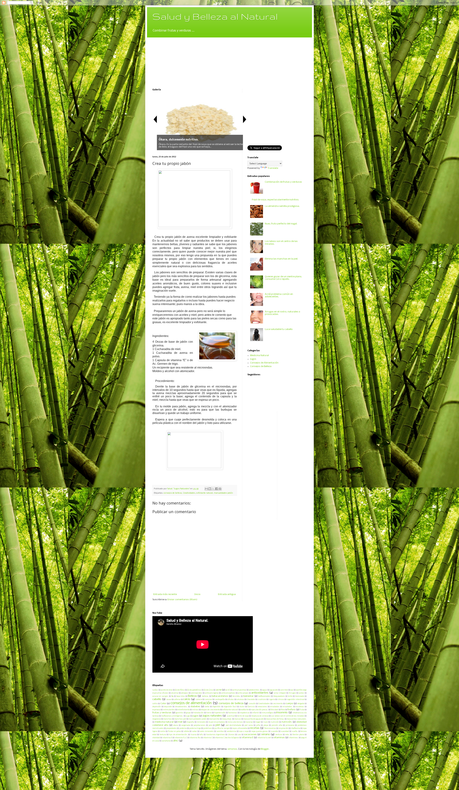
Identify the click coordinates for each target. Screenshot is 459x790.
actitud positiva (239, 690)
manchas (168, 719)
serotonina (231, 731)
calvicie (199, 700)
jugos (195, 716)
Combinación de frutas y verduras (283, 182)
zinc (175, 740)
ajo (292, 690)
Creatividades (189, 493)
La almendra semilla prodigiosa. (282, 206)
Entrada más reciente (165, 594)
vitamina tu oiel (264, 738)
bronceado (299, 696)
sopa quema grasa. (259, 731)
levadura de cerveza (260, 716)
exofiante (245, 710)
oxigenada (185, 725)
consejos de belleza (173, 493)
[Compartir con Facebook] (216, 489)
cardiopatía (220, 700)
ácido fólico (179, 690)
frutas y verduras (161, 713)
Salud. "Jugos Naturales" (178, 489)
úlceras (231, 735)
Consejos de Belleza (260, 366)
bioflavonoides (264, 696)
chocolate (251, 700)
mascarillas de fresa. (275, 719)
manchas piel (180, 719)
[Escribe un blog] (210, 489)
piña (258, 725)
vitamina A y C (181, 738)
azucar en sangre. (160, 696)
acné (228, 690)
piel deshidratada (233, 725)
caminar (208, 700)
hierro (208, 713)
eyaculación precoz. (259, 710)
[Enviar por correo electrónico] (206, 489)
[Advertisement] (179, 59)
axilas (301, 693)
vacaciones (250, 734)
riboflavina (295, 728)
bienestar (248, 696)
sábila (186, 731)
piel (218, 725)
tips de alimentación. (178, 735)
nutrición (275, 722)
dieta (207, 707)
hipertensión (219, 713)
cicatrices (262, 700)
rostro (162, 731)
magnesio (156, 719)
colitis (155, 704)
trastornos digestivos (215, 735)
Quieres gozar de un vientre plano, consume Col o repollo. (283, 277)
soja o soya (243, 731)
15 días (155, 690)
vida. (287, 735)
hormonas (232, 713)
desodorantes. (181, 707)
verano (265, 734)
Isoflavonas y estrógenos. (172, 716)
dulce (242, 707)
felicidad (274, 710)
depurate (168, 707)
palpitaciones (199, 725)
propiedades (171, 728)
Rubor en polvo (174, 731)
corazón (252, 704)
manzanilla (214, 719)
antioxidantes (259, 692)
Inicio (197, 594)
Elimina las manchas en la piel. (281, 259)
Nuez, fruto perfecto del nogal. (281, 224)
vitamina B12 (195, 738)
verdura (278, 735)
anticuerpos (243, 693)
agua (264, 690)
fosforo (291, 709)
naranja (249, 722)
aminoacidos (196, 693)
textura (163, 735)
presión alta (277, 725)
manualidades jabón (223, 493)
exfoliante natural (204, 493)
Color (163, 703)
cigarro (272, 700)
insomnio (282, 712)
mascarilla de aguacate (254, 719)
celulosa (240, 700)
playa (266, 725)
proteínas (208, 728)
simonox (232, 749)
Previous (155, 119)
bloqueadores (279, 696)
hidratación (198, 713)
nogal (257, 722)
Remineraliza (270, 728)
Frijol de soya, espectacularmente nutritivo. (275, 200)
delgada (300, 704)
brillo (290, 696)
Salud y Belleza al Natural (215, 16)
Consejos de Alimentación (264, 363)
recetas (254, 728)
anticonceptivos (228, 693)
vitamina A (167, 738)
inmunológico (267, 713)
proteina (183, 728)
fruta (302, 710)
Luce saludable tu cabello (279, 329)
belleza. (205, 696)
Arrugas (292, 693)
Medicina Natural (259, 355)
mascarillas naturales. (297, 719)
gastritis (179, 713)
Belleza (192, 696)
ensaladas (274, 707)
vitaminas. (293, 738)
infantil (255, 713)
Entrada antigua (227, 594)
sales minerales (207, 731)
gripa (188, 713)
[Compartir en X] (213, 489)
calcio (186, 699)
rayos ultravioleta (239, 728)
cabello (156, 699)
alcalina (174, 693)
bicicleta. (236, 696)
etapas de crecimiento (210, 710)
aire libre (284, 690)
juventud (231, 716)
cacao (168, 700)
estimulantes (169, 710)
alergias (184, 693)
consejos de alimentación (191, 703)
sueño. (295, 731)
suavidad (285, 731)
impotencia (244, 713)
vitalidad (156, 738)
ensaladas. (287, 707)
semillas (220, 731)
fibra (283, 710)
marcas (238, 719)
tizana (194, 735)
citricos (281, 700)
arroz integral (280, 693)
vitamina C (207, 738)
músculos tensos (235, 722)
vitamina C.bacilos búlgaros (227, 738)
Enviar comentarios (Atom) (182, 599)
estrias (195, 710)
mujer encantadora (217, 722)
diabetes (195, 706)
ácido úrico (208, 690)
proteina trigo (195, 728)
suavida (274, 731)
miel (180, 722)
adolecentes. (254, 690)
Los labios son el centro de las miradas (287, 716)
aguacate (274, 690)
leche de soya (243, 716)
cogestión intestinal (295, 700)
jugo (188, 716)
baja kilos (180, 696)
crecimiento (278, 704)
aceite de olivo (166, 690)
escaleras (300, 707)
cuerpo (289, 703)
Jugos (253, 359)
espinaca (156, 710)
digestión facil (230, 707)
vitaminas (279, 737)
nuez (265, 722)
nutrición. (287, 722)
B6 (172, 696)
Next (244, 119)
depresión (156, 707)
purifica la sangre (222, 728)
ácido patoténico (194, 690)
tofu (201, 735)
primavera (290, 725)
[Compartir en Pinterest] (220, 489)
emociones (262, 707)
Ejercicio (251, 707)
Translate (273, 168)
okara (175, 725)
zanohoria (166, 741)
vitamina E (247, 737)
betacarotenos (220, 696)
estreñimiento (184, 710)
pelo (210, 725)
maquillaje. (227, 719)
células (231, 700)
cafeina (177, 700)
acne (218, 690)
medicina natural (164, 722)
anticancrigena (211, 693)
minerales (201, 722)
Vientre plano (298, 735)
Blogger (265, 749)
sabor (194, 731)
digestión (216, 707)
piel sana (249, 725)
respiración (283, 728)
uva (239, 735)
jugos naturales (212, 715)
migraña (190, 722)
